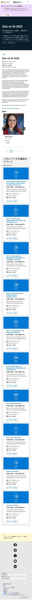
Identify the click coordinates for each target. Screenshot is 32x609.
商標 (4, 585)
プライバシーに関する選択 (12, 593)
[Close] (30, 6)
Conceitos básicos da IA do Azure (10, 108)
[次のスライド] (24, 128)
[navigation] (7, 151)
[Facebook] (15, 546)
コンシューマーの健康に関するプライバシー (14, 594)
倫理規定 (5, 591)
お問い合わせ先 (7, 583)
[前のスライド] (3, 128)
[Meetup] (15, 551)
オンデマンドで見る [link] (12, 201)
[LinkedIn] (15, 567)
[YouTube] (15, 562)
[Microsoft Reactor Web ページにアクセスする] (17, 2)
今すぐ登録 (7, 15)
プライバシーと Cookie (9, 587)
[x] (15, 556)
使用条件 (5, 589)
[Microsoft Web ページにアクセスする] (5, 2)
